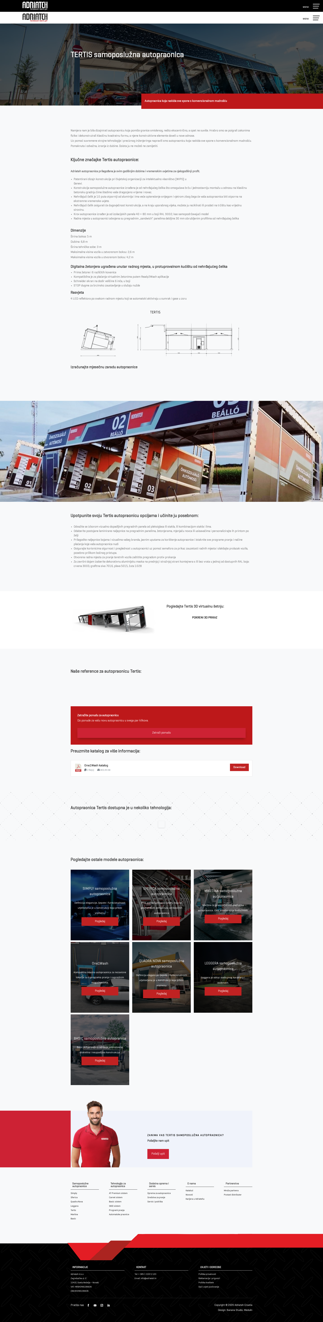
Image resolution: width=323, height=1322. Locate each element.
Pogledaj (100, 921)
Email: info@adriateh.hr (146, 1278)
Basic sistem (115, 1202)
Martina (74, 1214)
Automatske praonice (119, 1214)
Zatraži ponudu (161, 732)
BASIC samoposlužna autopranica (100, 1038)
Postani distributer (233, 1195)
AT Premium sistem (118, 1193)
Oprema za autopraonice (159, 1193)
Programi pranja (116, 1210)
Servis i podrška (155, 1202)
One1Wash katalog (96, 765)
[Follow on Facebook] (88, 1305)
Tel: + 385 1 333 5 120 (145, 1274)
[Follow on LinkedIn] (108, 1305)
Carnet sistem (115, 1197)
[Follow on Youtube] (95, 1305)
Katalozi (189, 1191)
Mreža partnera (231, 1191)
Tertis (73, 1210)
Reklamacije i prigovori (209, 1278)
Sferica (74, 1197)
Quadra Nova (77, 1202)
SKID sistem (114, 1206)
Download (239, 767)
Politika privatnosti (207, 1274)
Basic (73, 1219)
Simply (74, 1193)
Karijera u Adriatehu (195, 1199)
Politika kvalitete (206, 1283)
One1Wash (100, 964)
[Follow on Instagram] (101, 1305)
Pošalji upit (158, 1153)
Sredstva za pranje (156, 1197)
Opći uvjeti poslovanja (209, 1287)
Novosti (189, 1195)
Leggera (74, 1206)
